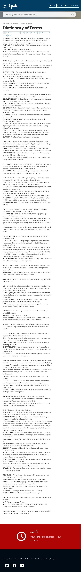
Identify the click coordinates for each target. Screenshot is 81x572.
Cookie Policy (29, 559)
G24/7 (37, 559)
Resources (10, 23)
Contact (5, 559)
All (4, 33)
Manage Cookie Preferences (49, 559)
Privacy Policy (19, 559)
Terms (11, 559)
